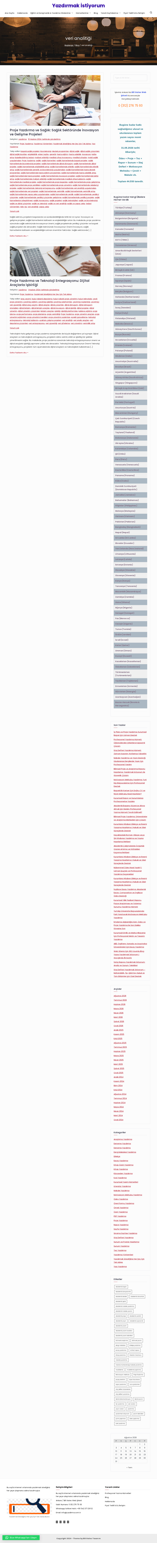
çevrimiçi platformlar (62, 302)
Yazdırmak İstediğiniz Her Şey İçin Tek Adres (72, 144)
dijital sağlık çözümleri (89, 151)
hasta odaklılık (75, 154)
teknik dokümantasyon (123, 1399)
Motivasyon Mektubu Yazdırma (128, 1195)
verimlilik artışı (89, 323)
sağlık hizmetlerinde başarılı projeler (72, 160)
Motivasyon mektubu (123, 1375)
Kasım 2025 (119, 1034)
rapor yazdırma (121, 1384)
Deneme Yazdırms (122, 1148)
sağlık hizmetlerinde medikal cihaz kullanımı (66, 179)
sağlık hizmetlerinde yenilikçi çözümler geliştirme (40, 197)
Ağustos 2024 (120, 1094)
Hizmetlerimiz (82, 13)
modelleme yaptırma (134, 1370)
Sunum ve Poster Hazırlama (126, 1242)
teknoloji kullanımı (30, 320)
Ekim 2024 (118, 1085)
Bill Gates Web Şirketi (73, 1500)
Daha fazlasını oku (18, 236)
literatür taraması (135, 1355)
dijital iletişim (24, 308)
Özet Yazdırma (121, 1212)
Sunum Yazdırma (121, 1246)
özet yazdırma (120, 1423)
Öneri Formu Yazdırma (124, 1203)
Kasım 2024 (119, 1081)
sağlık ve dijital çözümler (20, 203)
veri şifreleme (64, 323)
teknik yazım (139, 1399)
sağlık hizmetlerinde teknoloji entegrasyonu (36, 188)
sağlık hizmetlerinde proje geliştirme (84, 182)
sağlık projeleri (56, 200)
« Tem (129, 1467)
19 (126, 1454)
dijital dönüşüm (71, 305)
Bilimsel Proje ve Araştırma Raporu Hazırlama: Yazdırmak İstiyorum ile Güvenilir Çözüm (129, 772)
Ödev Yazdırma (121, 1199)
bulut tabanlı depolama (42, 299)
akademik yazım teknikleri (124, 1336)
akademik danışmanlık (123, 1292)
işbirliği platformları (69, 311)
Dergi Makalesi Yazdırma (125, 1152)
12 (126, 1451)
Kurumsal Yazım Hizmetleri (126, 1182)
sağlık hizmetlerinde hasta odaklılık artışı (78, 173)
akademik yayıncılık (136, 1321)
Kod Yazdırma (120, 1177)
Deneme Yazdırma (122, 1143)
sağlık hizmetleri (49, 160)
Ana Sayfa (9, 13)
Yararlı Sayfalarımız (109, 13)
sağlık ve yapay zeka (76, 203)
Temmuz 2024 (120, 1098)
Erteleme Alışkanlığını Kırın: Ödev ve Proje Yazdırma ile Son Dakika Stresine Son (130, 925)
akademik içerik (121, 1301)
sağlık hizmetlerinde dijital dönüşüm (57, 163)
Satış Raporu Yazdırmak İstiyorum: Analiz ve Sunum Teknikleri (129, 964)
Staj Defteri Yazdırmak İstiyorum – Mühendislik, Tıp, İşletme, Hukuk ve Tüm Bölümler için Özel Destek (129, 973)
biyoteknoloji (45, 151)
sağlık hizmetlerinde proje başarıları (52, 182)
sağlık (38, 160)
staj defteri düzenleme (123, 1389)
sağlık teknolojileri (70, 200)
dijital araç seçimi (29, 305)
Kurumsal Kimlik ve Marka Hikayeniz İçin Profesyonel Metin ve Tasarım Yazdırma (129, 936)
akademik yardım (135, 1316)
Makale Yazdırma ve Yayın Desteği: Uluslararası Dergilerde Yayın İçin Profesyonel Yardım (130, 761)
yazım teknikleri (138, 1414)
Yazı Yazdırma (120, 1266)
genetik (53, 154)
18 (121, 1454)
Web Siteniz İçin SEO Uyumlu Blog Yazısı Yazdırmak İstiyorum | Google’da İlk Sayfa (129, 954)
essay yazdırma (121, 1350)
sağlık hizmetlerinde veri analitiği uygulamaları (76, 188)
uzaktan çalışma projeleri (50, 320)
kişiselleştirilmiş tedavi (24, 157)
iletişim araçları (47, 311)
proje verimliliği (53, 314)
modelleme (119, 1370)
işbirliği (57, 311)
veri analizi (131, 1404)
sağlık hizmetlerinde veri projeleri (24, 191)
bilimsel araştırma (122, 1340)
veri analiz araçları (81, 320)
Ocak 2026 (118, 1025)
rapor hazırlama (134, 1379)
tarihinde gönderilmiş (44, 139)
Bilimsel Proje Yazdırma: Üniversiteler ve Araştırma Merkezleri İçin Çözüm (130, 818)
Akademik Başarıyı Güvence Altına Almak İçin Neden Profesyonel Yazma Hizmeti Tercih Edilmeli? (129, 809)
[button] (72, 13)
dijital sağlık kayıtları (18, 154)
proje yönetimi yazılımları (59, 317)
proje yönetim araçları (84, 314)
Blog (96, 13)
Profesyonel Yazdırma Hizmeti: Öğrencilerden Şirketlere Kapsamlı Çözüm (129, 742)
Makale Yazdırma (121, 1190)
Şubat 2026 (119, 1021)
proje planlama (39, 314)
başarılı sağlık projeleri (30, 151)
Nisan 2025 (119, 1060)
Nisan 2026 (119, 1013)
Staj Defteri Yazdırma (123, 1237)
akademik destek (121, 1296)
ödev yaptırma (134, 1419)
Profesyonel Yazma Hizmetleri (118, 1493)
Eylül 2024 (118, 1090)
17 (116, 1454)
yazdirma (23, 139)
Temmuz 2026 (120, 1000)
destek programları (60, 151)
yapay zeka (44, 207)
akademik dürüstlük (137, 1296)
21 (135, 1454)
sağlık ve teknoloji (39, 203)
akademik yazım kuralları (124, 1331)
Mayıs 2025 (119, 1055)
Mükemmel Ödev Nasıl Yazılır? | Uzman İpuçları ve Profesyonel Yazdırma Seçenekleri (128, 870)
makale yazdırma (121, 1360)
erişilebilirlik (32, 154)
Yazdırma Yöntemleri (43, 144)
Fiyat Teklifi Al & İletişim (134, 13)
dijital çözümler (57, 305)
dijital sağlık (74, 151)
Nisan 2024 (119, 1111)
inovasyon (86, 154)
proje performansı (24, 314)
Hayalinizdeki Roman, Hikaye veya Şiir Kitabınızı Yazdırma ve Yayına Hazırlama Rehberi (129, 838)
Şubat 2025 (119, 1068)
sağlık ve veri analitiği (57, 203)
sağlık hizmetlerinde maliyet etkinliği (30, 179)
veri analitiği (33, 207)
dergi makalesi (120, 1345)
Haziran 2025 (119, 1051)
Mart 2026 (118, 1017)
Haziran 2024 (119, 1102)
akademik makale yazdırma (125, 1306)
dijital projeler (83, 308)
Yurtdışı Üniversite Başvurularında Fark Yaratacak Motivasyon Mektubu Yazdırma (130, 914)
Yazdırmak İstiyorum (78, 5)
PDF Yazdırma (120, 1216)
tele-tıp (23, 207)
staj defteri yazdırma (122, 1394)
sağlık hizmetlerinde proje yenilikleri (25, 185)
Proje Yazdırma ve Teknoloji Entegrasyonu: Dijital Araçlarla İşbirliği (49, 283)
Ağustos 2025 (120, 1042)
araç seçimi (26, 299)
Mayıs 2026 (119, 1008)
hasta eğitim (62, 154)
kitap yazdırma (121, 1355)
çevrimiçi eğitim (30, 302)
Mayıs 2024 (119, 1107)
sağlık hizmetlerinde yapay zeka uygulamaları (29, 194)
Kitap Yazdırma (121, 1169)
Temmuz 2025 (120, 1047)
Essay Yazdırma (121, 1160)
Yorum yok (14, 211)
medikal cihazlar (80, 157)
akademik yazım (121, 1326)
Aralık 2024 (118, 1077)
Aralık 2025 (118, 1030)
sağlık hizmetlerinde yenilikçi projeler (78, 197)
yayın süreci (120, 1409)
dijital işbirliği (70, 308)
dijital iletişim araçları (40, 308)
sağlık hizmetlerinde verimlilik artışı (80, 191)
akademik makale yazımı (124, 1311)
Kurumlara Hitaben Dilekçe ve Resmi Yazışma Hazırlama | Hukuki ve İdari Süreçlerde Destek (130, 827)
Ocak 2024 (118, 1119)
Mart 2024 (118, 1115)
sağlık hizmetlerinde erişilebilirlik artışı (33, 166)
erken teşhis (43, 154)
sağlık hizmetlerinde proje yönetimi (56, 185)
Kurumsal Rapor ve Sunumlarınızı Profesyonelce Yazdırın (128, 800)
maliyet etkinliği (41, 157)
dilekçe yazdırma (134, 1345)
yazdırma (131, 1409)
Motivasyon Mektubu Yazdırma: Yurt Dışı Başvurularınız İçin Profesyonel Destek (130, 782)
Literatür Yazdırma (122, 1186)
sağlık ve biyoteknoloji (88, 200)
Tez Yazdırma (120, 1250)
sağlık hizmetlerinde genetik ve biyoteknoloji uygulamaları (40, 170)
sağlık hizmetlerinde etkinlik (62, 166)
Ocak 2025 (118, 1072)
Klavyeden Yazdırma (123, 1173)
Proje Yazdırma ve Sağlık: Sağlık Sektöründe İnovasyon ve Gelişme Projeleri (54, 132)
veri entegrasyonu (37, 323)
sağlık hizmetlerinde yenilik (61, 194)
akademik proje (121, 1316)
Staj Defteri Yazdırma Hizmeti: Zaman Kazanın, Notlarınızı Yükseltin (130, 752)
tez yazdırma (120, 1404)
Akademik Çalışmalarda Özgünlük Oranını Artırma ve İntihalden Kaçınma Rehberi (129, 849)
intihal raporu (134, 1350)
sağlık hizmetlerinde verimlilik (51, 191)
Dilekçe (117, 1156)
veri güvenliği (51, 323)
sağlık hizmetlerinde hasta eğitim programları (40, 173)
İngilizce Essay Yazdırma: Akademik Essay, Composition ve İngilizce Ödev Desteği (130, 892)
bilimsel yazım (137, 1340)
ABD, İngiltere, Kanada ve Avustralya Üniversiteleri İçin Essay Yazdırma (130, 945)
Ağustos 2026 (120, 995)
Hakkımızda (22, 13)
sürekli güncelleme (79, 317)
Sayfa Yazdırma (121, 1229)
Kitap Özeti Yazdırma (123, 1165)
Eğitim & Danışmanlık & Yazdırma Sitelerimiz (51, 13)
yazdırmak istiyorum (122, 1414)
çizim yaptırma (121, 1419)
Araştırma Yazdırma (123, 1139)
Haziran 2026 (119, 1004)
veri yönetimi (76, 323)
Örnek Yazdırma (121, 1207)
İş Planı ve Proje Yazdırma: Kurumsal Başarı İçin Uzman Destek (130, 733)
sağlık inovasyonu (41, 200)
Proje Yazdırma (26, 144)
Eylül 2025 (118, 1038)
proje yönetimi (120, 1379)
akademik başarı (121, 1287)
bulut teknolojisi (85, 299)
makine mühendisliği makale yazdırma (129, 1365)
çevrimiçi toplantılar (81, 302)
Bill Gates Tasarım (92, 1538)
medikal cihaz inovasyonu (60, 157)
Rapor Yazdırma (121, 1224)
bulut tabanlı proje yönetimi (65, 299)
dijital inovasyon (58, 308)
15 (140, 1451)
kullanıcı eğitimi (85, 311)
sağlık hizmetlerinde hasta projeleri (25, 176)
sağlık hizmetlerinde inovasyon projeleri (58, 176)
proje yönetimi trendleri (37, 317)
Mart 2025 (118, 1064)
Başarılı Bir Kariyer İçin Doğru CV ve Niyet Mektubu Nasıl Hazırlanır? (129, 792)
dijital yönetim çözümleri (29, 311)
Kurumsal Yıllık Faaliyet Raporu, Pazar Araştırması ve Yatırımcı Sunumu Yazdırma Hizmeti (128, 903)
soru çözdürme (134, 1384)
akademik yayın (121, 1321)
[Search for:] (130, 78)
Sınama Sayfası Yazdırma (125, 1233)
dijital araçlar (44, 305)
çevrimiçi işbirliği (45, 302)
